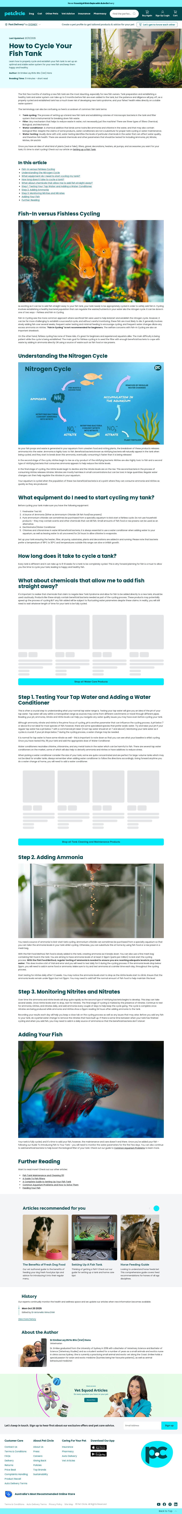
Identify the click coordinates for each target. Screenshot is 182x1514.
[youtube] (158, 1505)
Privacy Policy (55, 1504)
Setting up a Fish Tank (84, 149)
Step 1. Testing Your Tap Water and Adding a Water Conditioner (57, 186)
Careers (37, 1456)
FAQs (7, 1456)
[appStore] (99, 1449)
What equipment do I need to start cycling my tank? (51, 176)
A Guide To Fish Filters (34, 1178)
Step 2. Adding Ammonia (35, 189)
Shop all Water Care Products (91, 681)
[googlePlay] (99, 1455)
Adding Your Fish (31, 196)
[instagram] (170, 1505)
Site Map (69, 1504)
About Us (38, 1447)
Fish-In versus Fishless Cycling (38, 169)
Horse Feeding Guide (135, 1264)
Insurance (67, 1447)
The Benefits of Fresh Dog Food (44, 1264)
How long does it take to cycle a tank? (43, 179)
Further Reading (31, 200)
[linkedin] (175, 1505)
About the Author (40, 1332)
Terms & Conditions (15, 1451)
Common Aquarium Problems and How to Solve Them (50, 1184)
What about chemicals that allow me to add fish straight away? (57, 183)
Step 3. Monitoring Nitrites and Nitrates (43, 193)
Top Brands (39, 1469)
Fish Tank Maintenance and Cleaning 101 (43, 1175)
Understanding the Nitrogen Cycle (41, 172)
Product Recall (13, 1478)
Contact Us (11, 1447)
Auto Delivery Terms (16, 1483)
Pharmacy (68, 1451)
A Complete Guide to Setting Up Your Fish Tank (47, 1181)
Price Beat (10, 1469)
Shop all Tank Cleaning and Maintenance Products (91, 841)
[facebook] (164, 1505)
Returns (9, 1465)
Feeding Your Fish (31, 1188)
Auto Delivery (69, 1456)
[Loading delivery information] (18, 25)
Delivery (9, 1460)
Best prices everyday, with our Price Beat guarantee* (91, 3)
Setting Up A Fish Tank (87, 1264)
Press (36, 1451)
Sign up (169, 1425)
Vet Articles (68, 1460)
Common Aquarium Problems (129, 1148)
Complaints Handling (16, 1474)
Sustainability (40, 1474)
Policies (37, 1465)
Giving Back (39, 1460)
